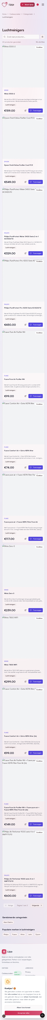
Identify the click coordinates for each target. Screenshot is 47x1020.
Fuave (14, 934)
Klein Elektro (8, 922)
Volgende (35, 905)
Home (4, 14)
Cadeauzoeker (14, 14)
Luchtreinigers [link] (7, 17)
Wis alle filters (40, 42)
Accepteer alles (23, 1013)
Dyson (38, 934)
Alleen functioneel (23, 1007)
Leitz (30, 934)
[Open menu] (43, 4)
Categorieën (28, 14)
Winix (22, 934)
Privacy (28, 972)
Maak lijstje (29, 4)
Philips (6, 934)
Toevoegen (37, 110)
